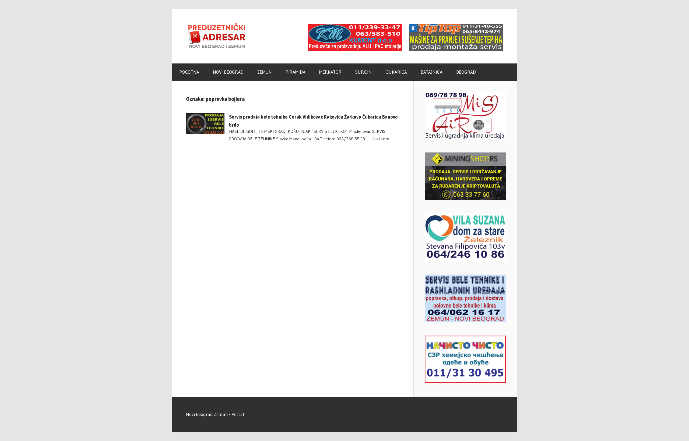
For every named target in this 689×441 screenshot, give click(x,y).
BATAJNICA (431, 72)
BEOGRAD (466, 72)
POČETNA (189, 72)
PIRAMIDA (295, 72)
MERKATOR (330, 72)
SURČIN (363, 72)
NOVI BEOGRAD (228, 72)
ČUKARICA (396, 72)
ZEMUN (264, 72)
